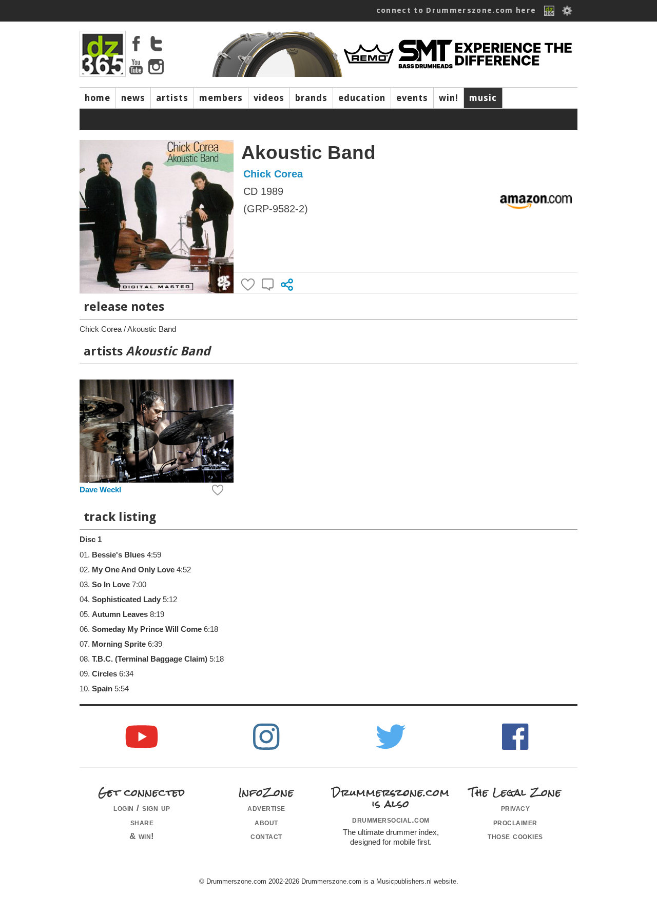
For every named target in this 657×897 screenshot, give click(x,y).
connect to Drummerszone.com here (456, 10)
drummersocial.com (391, 819)
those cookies (515, 836)
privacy (515, 808)
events (412, 98)
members (221, 98)
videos (269, 98)
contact (266, 836)
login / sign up (141, 808)
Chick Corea (273, 174)
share (142, 822)
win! (448, 98)
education (361, 98)
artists (172, 98)
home (97, 98)
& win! (141, 836)
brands (311, 98)
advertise (266, 808)
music (483, 98)
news (133, 98)
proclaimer (515, 822)
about (266, 822)
